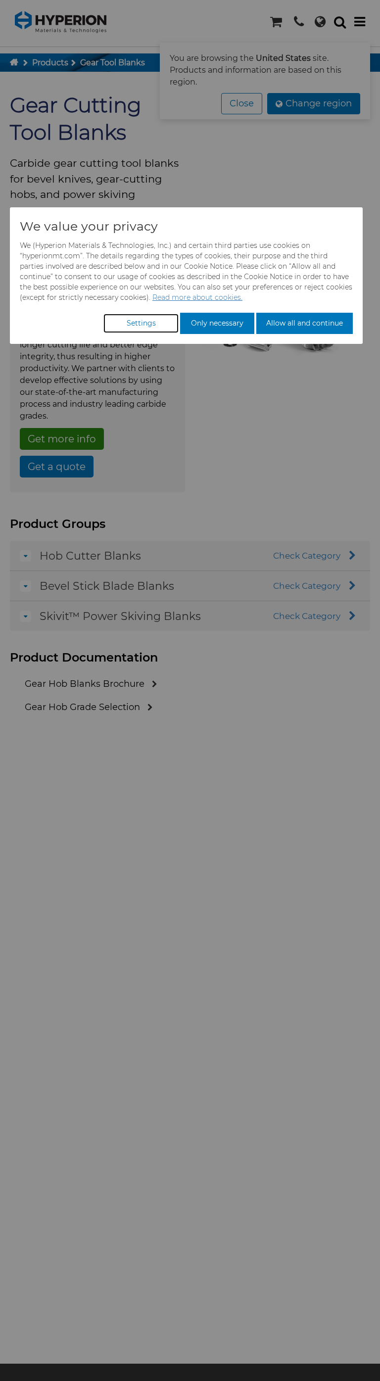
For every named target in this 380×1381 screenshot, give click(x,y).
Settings (141, 323)
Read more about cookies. (197, 297)
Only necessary (217, 323)
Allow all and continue (304, 323)
